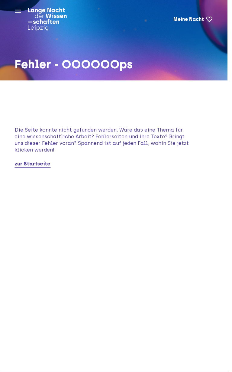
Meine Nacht (188, 19)
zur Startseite (32, 164)
